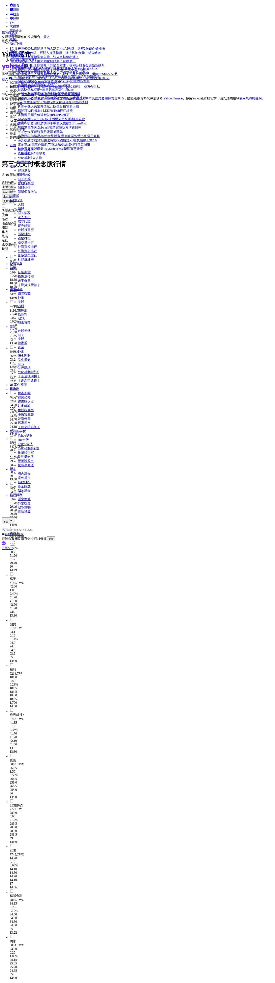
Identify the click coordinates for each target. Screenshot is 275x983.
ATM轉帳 (24, 507)
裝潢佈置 (24, 418)
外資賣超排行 (27, 251)
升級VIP (7, 548)
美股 (21, 338)
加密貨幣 (24, 322)
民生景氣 (24, 360)
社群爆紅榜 (26, 149)
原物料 (22, 314)
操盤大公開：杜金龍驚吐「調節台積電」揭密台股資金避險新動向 (58, 65)
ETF (21, 335)
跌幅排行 (24, 238)
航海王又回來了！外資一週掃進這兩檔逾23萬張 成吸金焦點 (56, 86)
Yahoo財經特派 (28, 372)
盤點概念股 (26, 456)
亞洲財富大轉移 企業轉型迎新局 (34, 82)
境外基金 (24, 478)
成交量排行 (26, 242)
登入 (46, 37)
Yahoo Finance (173, 98)
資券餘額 (24, 225)
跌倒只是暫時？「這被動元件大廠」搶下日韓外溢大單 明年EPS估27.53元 (64, 74)
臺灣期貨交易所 (58, 98)
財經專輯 (24, 162)
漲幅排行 (24, 234)
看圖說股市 (26, 461)
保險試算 (24, 511)
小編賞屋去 (26, 414)
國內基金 (24, 473)
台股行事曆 (26, 183)
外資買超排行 (27, 246)
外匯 (21, 297)
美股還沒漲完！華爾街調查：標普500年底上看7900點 (49, 69)
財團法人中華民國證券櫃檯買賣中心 (98, 98)
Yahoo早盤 (25, 435)
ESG (21, 364)
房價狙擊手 (26, 410)
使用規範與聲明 (250, 98)
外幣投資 (24, 503)
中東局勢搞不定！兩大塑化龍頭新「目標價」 (43, 61)
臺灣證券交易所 (32, 98)
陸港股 (22, 343)
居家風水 (24, 423)
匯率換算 (24, 499)
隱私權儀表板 (70, 94)
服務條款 (28, 94)
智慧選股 (24, 170)
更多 (5, 521)
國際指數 (24, 293)
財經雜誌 (24, 367)
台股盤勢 (24, 331)
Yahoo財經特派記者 (31, 153)
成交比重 (24, 221)
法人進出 (24, 217)
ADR (21, 318)
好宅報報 (24, 406)
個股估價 (24, 187)
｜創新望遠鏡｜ (29, 380)
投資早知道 (26, 465)
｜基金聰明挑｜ (29, 376)
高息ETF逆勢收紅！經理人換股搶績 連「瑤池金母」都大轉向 (56, 52)
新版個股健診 (27, 191)
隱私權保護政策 (49, 94)
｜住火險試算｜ (29, 427)
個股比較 (24, 174)
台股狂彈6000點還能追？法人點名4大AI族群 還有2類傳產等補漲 (58, 48)
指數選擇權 (26, 276)
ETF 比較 (24, 179)
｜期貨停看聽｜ (29, 285)
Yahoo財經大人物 (30, 158)
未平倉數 (24, 280)
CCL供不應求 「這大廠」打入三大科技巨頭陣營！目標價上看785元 (60, 78)
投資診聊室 (26, 452)
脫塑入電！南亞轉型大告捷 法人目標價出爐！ (45, 57)
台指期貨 (24, 272)
